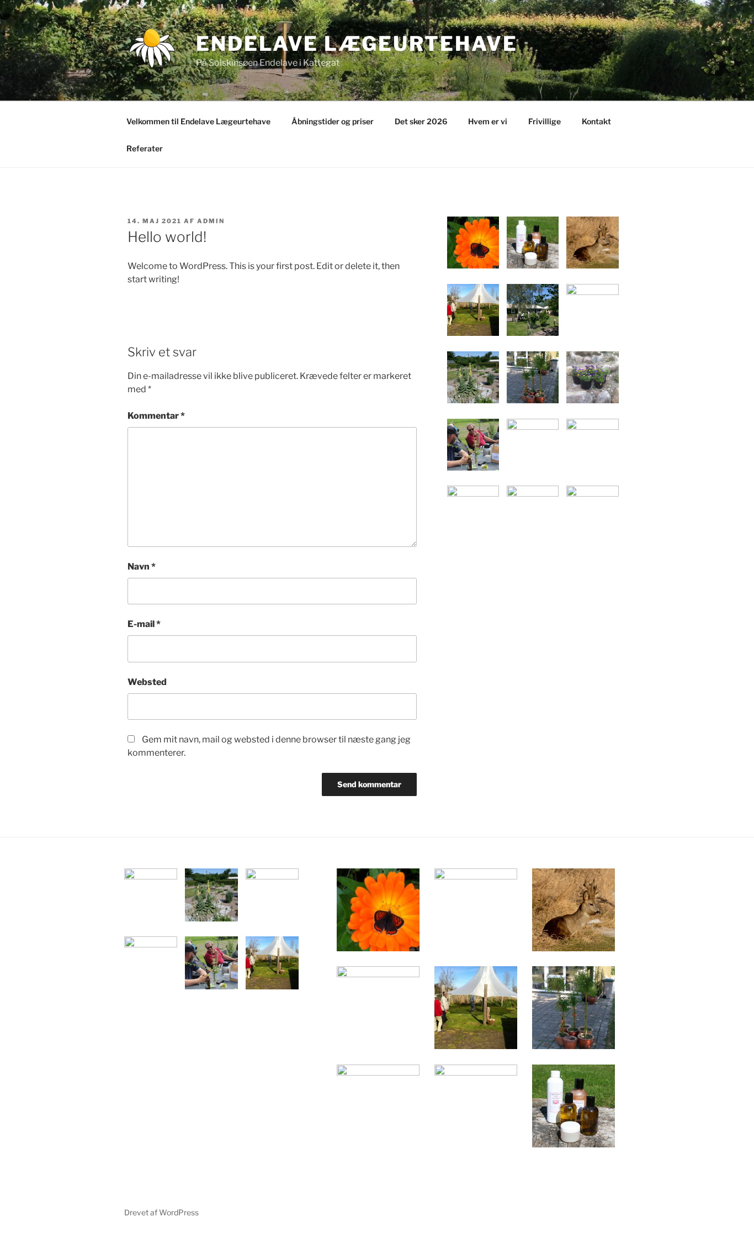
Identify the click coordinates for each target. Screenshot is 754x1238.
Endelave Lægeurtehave (356, 43)
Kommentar (156, 415)
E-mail (144, 624)
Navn (142, 566)
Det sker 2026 (421, 121)
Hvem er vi (487, 121)
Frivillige (544, 121)
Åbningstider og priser (332, 121)
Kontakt (596, 121)
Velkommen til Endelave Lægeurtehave (198, 121)
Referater (144, 148)
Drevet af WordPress (161, 1212)
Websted (147, 682)
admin (211, 221)
